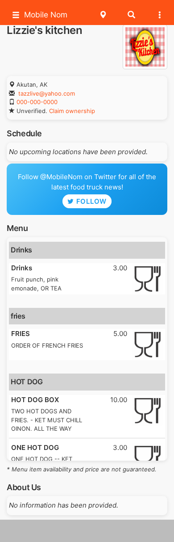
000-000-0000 (37, 101)
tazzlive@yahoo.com (46, 93)
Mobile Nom (45, 14)
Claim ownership (72, 110)
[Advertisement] (87, 531)
